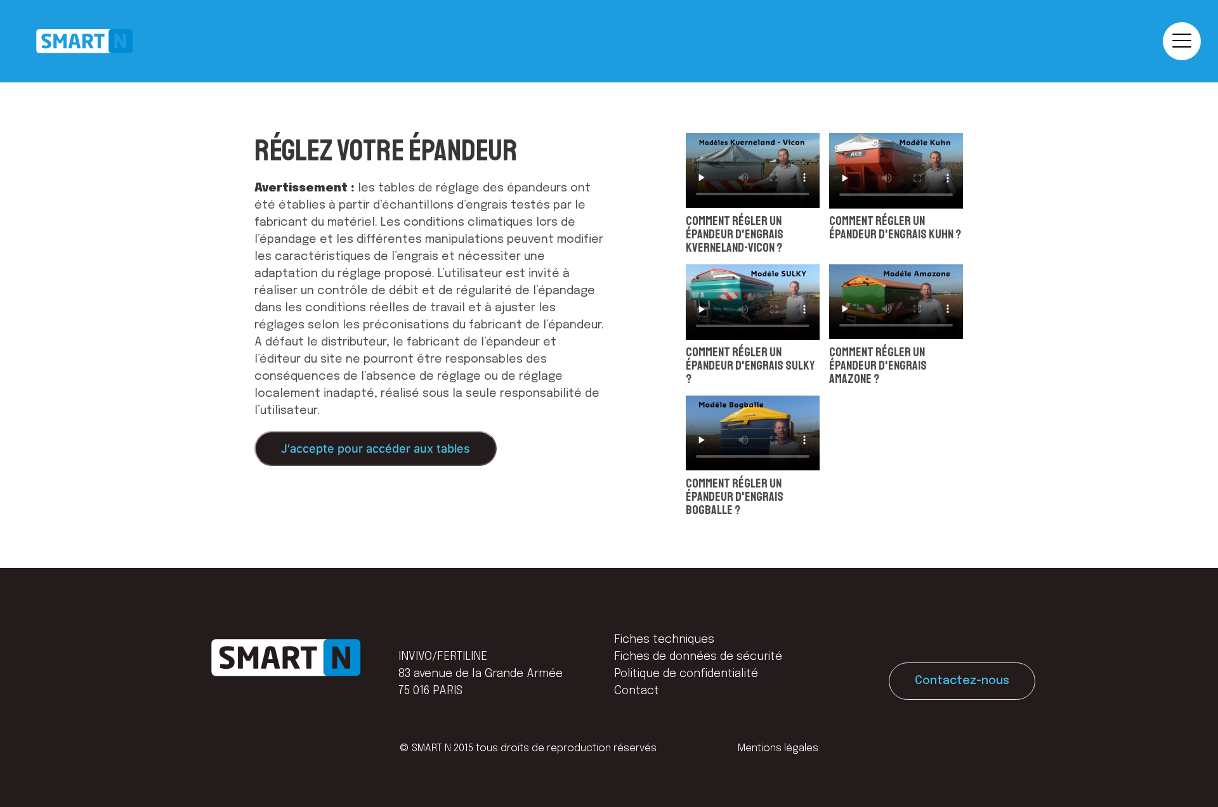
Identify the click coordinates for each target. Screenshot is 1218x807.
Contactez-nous (962, 681)
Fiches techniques (664, 639)
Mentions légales (778, 748)
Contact (636, 691)
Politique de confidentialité (686, 674)
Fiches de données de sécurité (698, 656)
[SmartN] (84, 41)
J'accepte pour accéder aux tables (375, 448)
